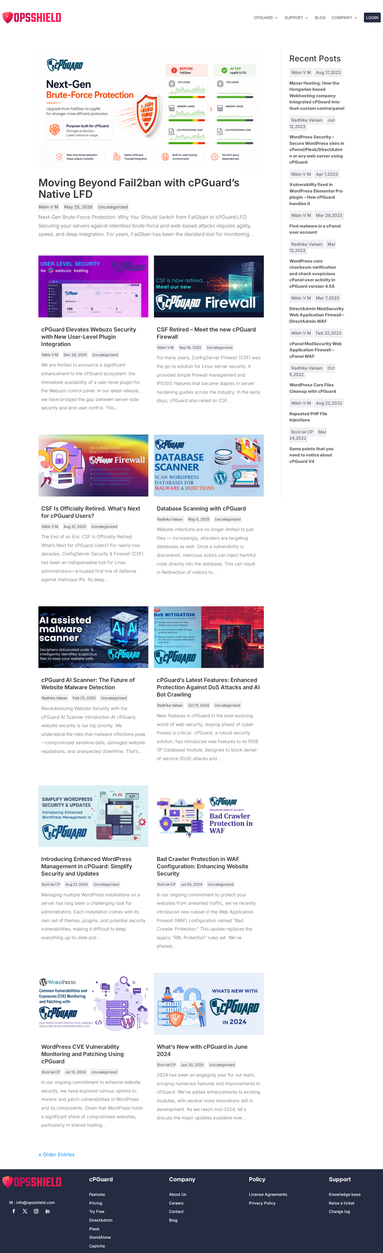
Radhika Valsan (170, 519)
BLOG (320, 17)
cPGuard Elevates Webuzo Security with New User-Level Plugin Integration (88, 336)
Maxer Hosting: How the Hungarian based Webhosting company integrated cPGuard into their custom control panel (316, 95)
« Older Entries (56, 1154)
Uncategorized (113, 207)
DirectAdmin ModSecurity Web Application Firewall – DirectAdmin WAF (316, 315)
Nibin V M (48, 207)
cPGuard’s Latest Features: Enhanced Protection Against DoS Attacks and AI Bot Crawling (208, 687)
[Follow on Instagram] (36, 1211)
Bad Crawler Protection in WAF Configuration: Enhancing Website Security (202, 866)
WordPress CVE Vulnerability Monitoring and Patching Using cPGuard (82, 1054)
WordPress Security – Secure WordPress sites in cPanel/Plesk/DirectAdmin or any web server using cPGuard (316, 149)
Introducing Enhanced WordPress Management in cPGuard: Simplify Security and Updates (86, 866)
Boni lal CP (51, 884)
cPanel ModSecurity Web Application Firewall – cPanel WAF (315, 350)
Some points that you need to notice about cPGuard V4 (311, 455)
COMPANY (342, 17)
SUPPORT (294, 17)
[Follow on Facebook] (13, 1211)
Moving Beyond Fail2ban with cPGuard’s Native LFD (138, 188)
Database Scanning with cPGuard (201, 508)
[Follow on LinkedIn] (47, 1211)
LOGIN (372, 17)
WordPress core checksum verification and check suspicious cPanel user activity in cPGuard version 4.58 (312, 273)
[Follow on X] (24, 1211)
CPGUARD (263, 17)
